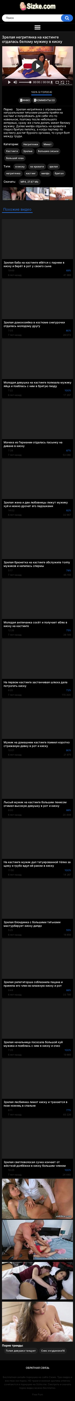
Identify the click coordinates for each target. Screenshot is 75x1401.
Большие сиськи (48, 151)
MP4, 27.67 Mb (30, 181)
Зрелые (28, 151)
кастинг (31, 173)
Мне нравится (22, 93)
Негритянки (30, 144)
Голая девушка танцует (21, 1350)
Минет (48, 144)
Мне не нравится (27, 93)
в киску (20, 166)
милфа (45, 173)
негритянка (13, 173)
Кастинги (12, 151)
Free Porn (37, 1394)
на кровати (37, 166)
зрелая (53, 166)
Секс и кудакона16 (53, 1350)
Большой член (15, 158)
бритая (59, 173)
